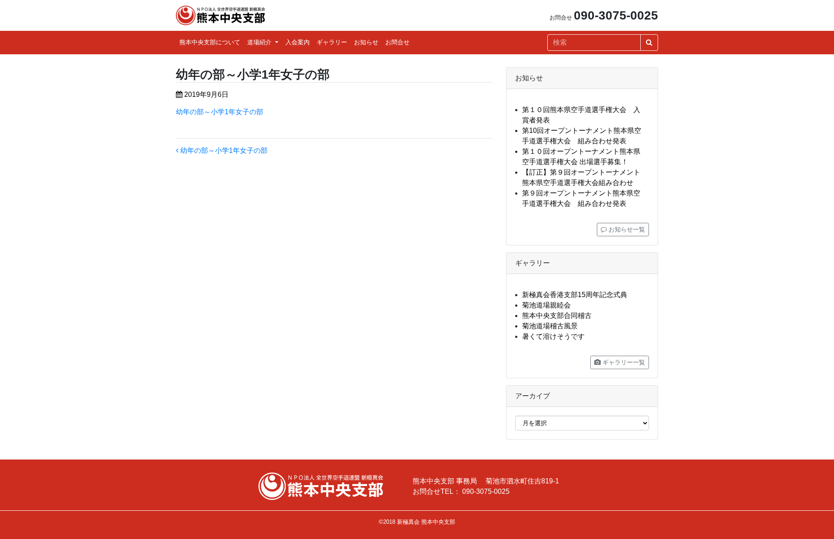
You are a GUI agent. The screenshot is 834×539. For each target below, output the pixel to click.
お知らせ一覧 (626, 229)
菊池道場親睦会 (546, 305)
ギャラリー (332, 42)
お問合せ (397, 42)
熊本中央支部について (209, 42)
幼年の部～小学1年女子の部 (219, 112)
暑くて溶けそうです (553, 336)
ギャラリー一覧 (623, 362)
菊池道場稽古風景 (550, 326)
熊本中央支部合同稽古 (557, 315)
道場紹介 (260, 42)
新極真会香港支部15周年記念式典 (574, 294)
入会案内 (297, 42)
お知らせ (366, 42)
